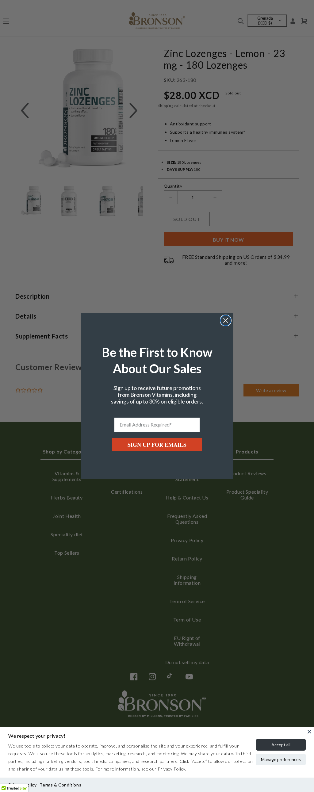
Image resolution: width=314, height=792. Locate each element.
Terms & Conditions (60, 784)
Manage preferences (281, 759)
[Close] (309, 731)
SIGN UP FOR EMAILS (157, 445)
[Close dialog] (225, 320)
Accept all (280, 744)
